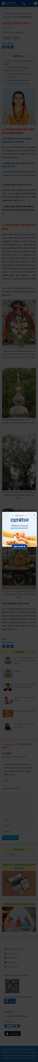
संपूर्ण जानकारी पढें (19, 546)
